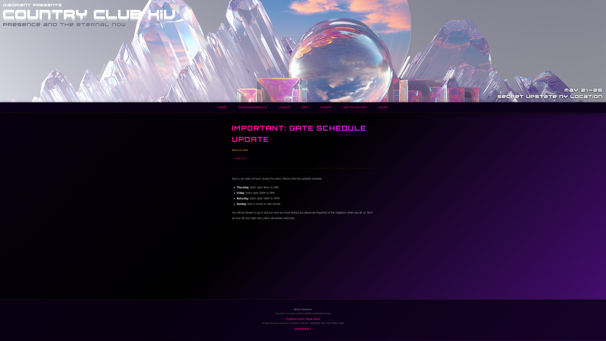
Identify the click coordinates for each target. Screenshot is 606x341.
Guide (383, 107)
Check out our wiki (303, 319)
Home (222, 107)
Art (305, 107)
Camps (326, 107)
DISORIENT (303, 328)
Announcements (252, 107)
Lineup (284, 107)
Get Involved (355, 107)
